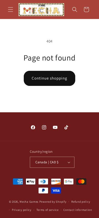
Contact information (77, 210)
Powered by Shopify (53, 201)
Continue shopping (49, 78)
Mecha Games (29, 201)
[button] (10, 9)
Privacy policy (21, 210)
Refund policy (80, 201)
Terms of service (47, 210)
